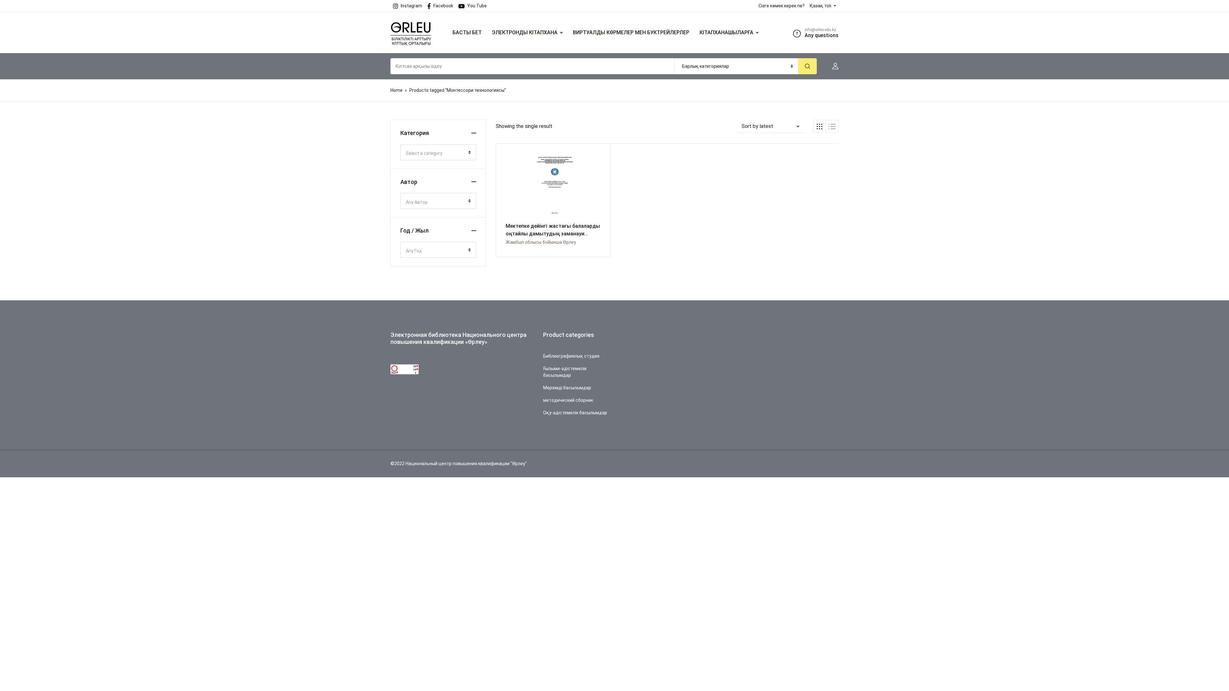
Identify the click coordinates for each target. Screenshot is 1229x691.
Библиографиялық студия (571, 356)
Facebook (443, 5)
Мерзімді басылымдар (567, 387)
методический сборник (568, 400)
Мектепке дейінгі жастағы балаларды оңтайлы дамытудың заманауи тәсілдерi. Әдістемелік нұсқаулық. (553, 233)
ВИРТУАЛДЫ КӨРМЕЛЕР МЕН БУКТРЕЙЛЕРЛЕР (631, 32)
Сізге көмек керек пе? (782, 5)
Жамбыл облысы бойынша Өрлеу (541, 242)
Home (396, 90)
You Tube (477, 5)
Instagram (411, 5)
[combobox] (438, 152)
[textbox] (436, 153)
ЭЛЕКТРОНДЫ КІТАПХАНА (525, 32)
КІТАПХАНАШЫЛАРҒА (726, 32)
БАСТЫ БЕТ (467, 32)
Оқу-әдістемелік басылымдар (575, 412)
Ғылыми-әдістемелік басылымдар (565, 372)
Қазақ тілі (820, 5)
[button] (833, 66)
